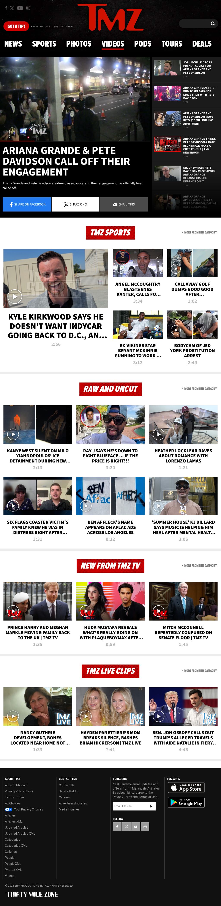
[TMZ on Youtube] (20, 8)
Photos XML (13, 870)
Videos (113, 44)
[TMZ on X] (13, 8)
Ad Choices (13, 803)
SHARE (78, 204)
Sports (44, 44)
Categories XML (16, 845)
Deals (202, 44)
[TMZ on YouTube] (135, 826)
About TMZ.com (16, 785)
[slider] (75, 141)
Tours (172, 44)
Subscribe (151, 806)
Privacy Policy (122, 797)
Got (16, 26)
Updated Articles (16, 827)
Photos (78, 44)
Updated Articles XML (20, 833)
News (13, 44)
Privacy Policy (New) (19, 791)
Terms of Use (14, 797)
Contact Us (67, 785)
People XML (13, 863)
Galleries (11, 851)
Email (126, 204)
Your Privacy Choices (28, 809)
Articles (10, 815)
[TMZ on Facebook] (6, 8)
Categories (12, 839)
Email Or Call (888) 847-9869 (52, 26)
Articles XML (13, 821)
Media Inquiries (69, 809)
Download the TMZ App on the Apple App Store (186, 787)
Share (30, 204)
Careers (64, 797)
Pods (142, 44)
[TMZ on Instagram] (28, 8)
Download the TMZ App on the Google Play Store (186, 802)
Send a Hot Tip (69, 791)
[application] (75, 99)
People (9, 857)
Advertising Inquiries (73, 803)
